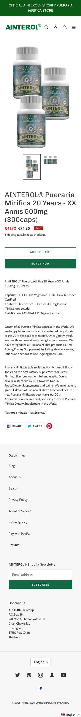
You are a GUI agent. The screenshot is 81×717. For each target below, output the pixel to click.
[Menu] (73, 27)
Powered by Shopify (57, 702)
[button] (70, 714)
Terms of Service (20, 511)
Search (13, 488)
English (39, 662)
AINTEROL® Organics (34, 702)
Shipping (10, 235)
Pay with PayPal (19, 534)
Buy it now (40, 263)
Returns (14, 545)
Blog (12, 466)
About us (15, 477)
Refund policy (18, 522)
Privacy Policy (18, 500)
